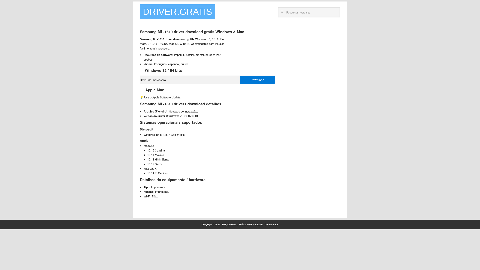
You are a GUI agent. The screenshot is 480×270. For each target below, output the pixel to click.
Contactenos (271, 224)
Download (257, 80)
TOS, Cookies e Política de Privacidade (242, 224)
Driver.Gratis (177, 12)
